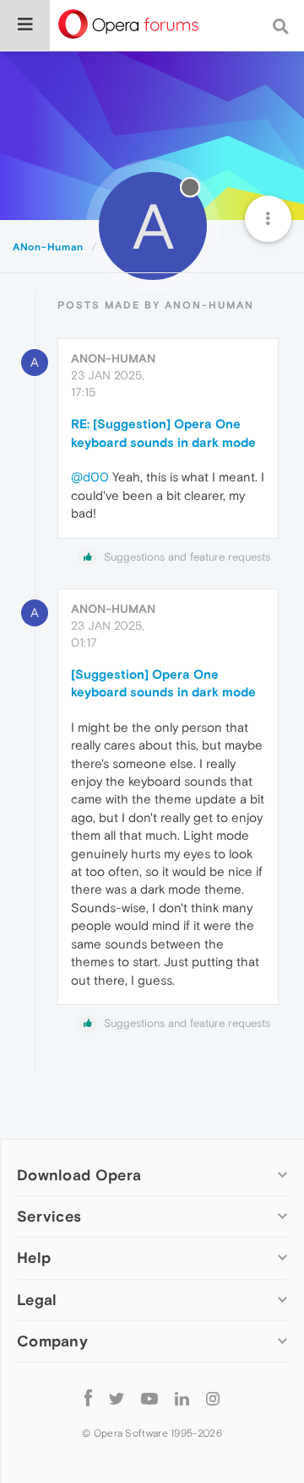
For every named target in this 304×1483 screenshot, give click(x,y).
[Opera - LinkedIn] (182, 1398)
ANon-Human (113, 358)
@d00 (90, 477)
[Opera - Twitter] (116, 1398)
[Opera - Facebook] (88, 1398)
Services (49, 1216)
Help (34, 1257)
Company (52, 1341)
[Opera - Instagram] (213, 1398)
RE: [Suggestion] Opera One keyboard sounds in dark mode (163, 432)
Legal (37, 1299)
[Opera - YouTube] (149, 1398)
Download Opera (79, 1175)
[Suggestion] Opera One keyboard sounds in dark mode (163, 683)
